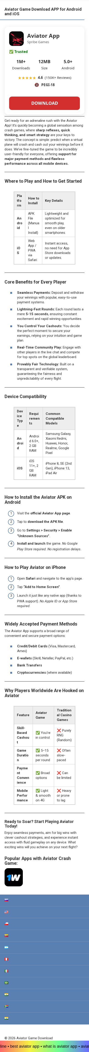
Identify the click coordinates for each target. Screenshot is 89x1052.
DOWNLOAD (44, 103)
